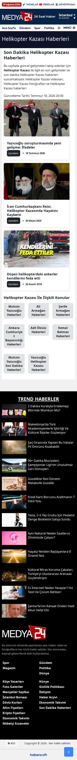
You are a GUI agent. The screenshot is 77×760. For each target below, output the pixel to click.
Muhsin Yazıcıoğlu (14, 310)
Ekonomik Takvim (16, 718)
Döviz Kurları (12, 702)
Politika (49, 28)
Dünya (44, 673)
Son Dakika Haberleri (55, 708)
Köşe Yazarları (13, 681)
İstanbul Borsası (15, 697)
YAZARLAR (32, 4)
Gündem (25, 28)
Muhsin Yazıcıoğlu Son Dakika (14, 363)
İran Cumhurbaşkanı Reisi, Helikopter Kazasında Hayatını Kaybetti (32, 210)
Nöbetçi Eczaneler (16, 723)
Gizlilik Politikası (51, 687)
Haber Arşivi (48, 697)
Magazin (9, 668)
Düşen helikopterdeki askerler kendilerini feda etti (32, 276)
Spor (37, 28)
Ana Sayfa (9, 28)
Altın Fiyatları (13, 708)
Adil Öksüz (38, 330)
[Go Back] (68, 752)
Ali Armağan (38, 310)
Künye (44, 681)
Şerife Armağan (63, 310)
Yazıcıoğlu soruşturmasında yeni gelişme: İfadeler (34, 145)
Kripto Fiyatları (14, 713)
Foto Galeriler (13, 687)
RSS (12, 743)
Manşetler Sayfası (16, 692)
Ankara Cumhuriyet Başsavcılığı (14, 336)
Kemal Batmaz (63, 332)
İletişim (45, 692)
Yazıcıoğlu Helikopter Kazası (38, 363)
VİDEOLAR (48, 4)
